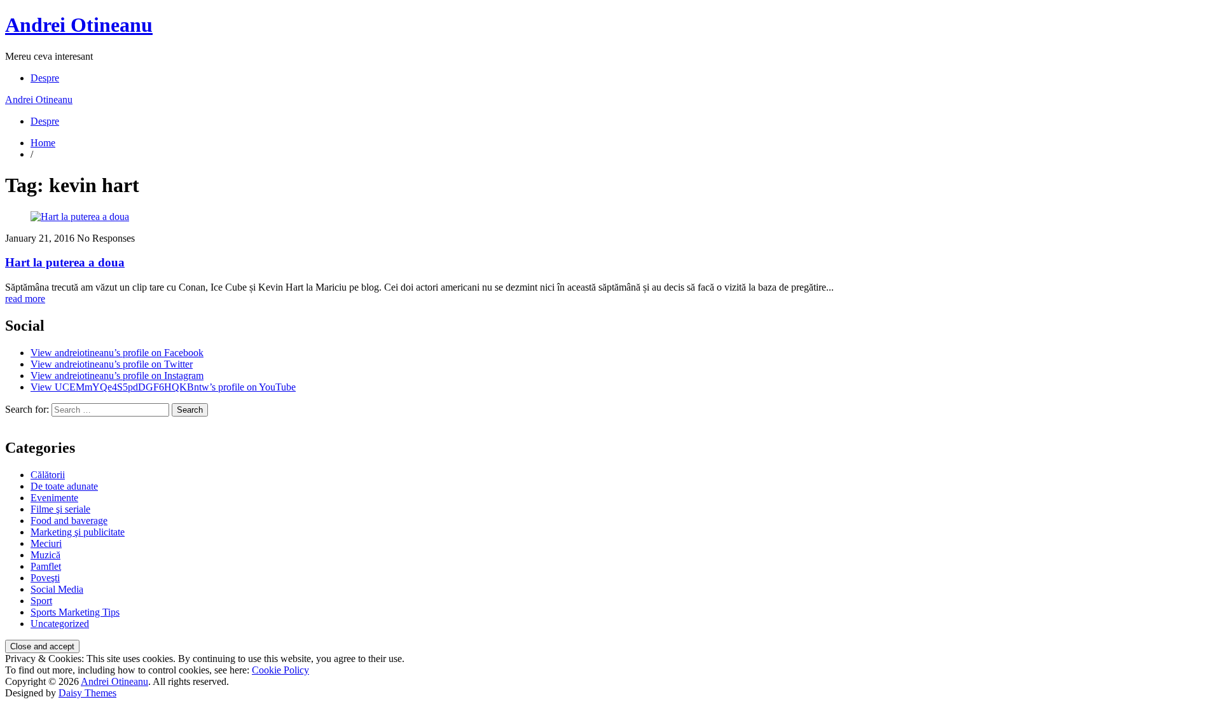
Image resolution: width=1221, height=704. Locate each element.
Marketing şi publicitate (78, 532)
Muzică (45, 554)
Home (43, 142)
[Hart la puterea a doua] (80, 216)
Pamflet (46, 566)
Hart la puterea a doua (65, 262)
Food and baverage (69, 520)
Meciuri (46, 543)
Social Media (57, 589)
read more (25, 298)
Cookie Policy (280, 670)
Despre (45, 77)
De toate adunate (64, 486)
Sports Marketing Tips (75, 612)
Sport (41, 600)
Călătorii (48, 474)
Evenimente (54, 497)
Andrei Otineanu (79, 24)
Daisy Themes (87, 692)
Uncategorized (60, 623)
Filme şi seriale (60, 509)
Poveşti (45, 577)
